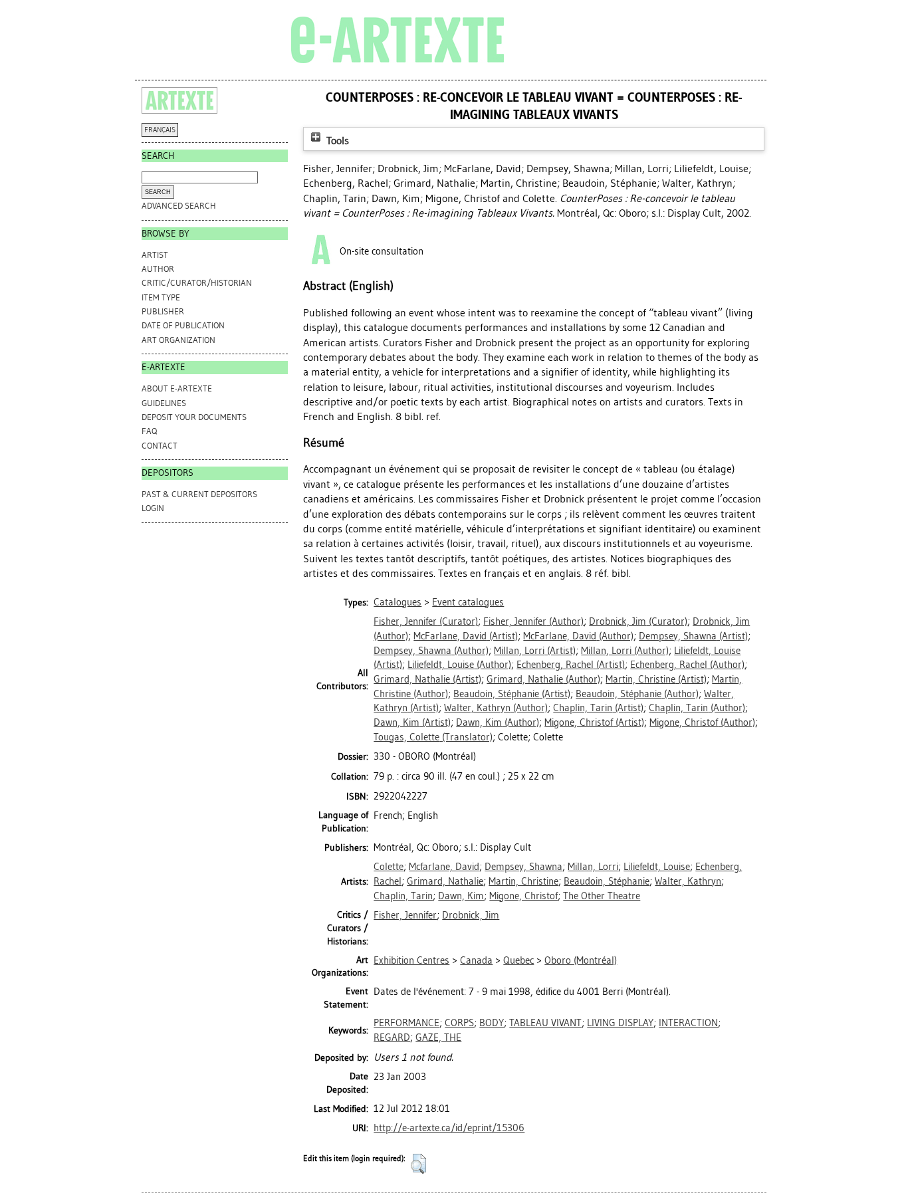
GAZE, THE (438, 1037)
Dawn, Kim (461, 896)
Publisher (163, 311)
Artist (155, 255)
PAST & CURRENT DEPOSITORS (199, 494)
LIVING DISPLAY (620, 1023)
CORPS (459, 1023)
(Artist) (465, 636)
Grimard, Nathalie (445, 881)
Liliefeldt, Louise (657, 867)
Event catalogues (468, 602)
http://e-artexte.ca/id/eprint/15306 (449, 1128)
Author (158, 269)
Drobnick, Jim (470, 915)
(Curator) (426, 621)
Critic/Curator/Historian (197, 283)
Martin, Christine (523, 881)
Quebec (518, 960)
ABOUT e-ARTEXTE (177, 388)
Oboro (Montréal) (580, 960)
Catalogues (397, 602)
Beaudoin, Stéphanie (606, 881)
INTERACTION (688, 1023)
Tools (336, 140)
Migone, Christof (523, 896)
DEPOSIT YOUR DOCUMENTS (194, 417)
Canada (476, 960)
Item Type (161, 297)
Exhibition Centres (411, 960)
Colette (388, 867)
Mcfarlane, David (444, 867)
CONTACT (159, 446)
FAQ (149, 431)
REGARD (392, 1037)
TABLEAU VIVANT (545, 1023)
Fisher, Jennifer (405, 915)
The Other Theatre (601, 896)
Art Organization (178, 340)
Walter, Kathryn (688, 881)
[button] (418, 1163)
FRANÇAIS (159, 130)
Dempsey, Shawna (523, 867)
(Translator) (433, 737)
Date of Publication (183, 325)
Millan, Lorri (593, 867)
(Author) (533, 621)
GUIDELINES (164, 403)
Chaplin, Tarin (403, 896)
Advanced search (179, 206)
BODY (491, 1023)
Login (153, 508)
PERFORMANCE (406, 1023)
